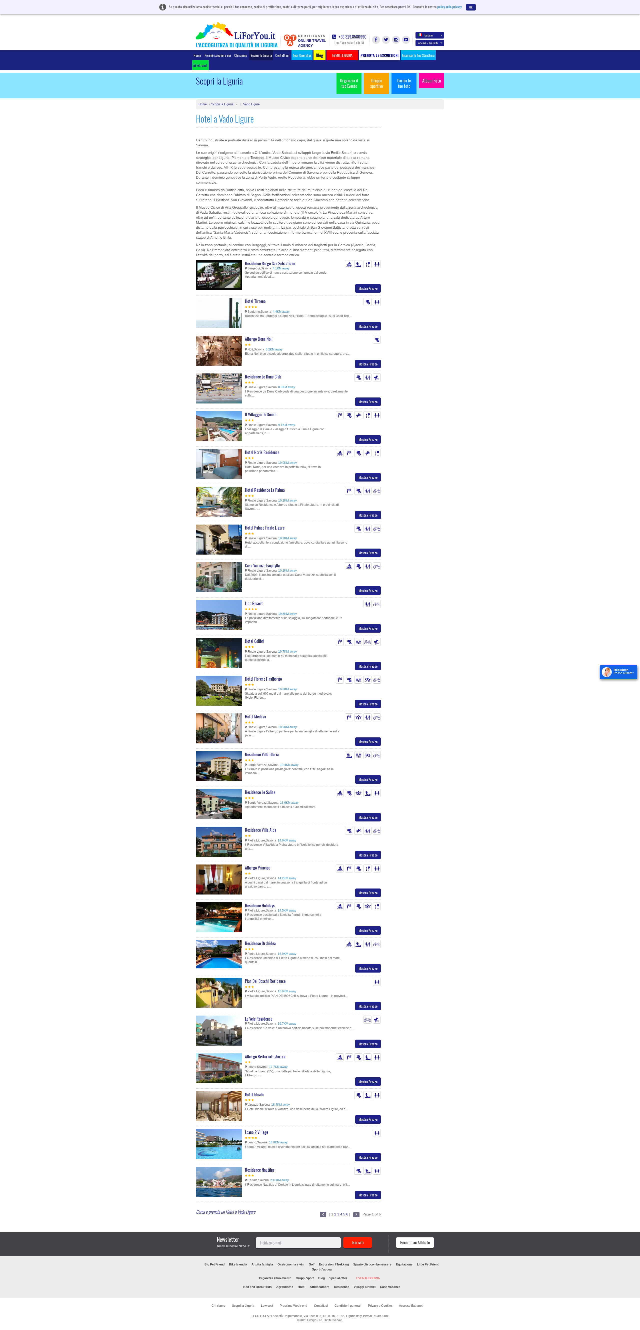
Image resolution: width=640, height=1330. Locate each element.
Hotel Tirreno (255, 301)
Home (197, 55)
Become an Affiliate (415, 1242)
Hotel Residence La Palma (265, 490)
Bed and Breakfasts (257, 1287)
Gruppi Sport (305, 1278)
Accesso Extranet (410, 1305)
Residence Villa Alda (260, 830)
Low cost (267, 1305)
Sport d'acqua (322, 1269)
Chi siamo (240, 55)
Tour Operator (302, 55)
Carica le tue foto (404, 83)
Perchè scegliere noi (217, 55)
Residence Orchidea (260, 943)
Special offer (338, 1278)
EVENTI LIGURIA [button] (342, 55)
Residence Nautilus (259, 1170)
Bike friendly (238, 1264)
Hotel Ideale (254, 1094)
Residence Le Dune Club (263, 377)
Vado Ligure (251, 104)
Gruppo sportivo (376, 83)
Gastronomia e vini (291, 1264)
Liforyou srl (314, 1320)
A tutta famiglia (262, 1264)
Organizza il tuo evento (275, 1278)
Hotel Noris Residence (262, 452)
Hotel (301, 1287)
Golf (311, 1264)
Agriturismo (284, 1287)
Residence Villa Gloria (262, 754)
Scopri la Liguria (261, 55)
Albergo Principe (257, 868)
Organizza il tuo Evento (349, 83)
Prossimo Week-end (293, 1305)
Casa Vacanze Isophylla (262, 566)
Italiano (428, 35)
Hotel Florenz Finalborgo (263, 679)
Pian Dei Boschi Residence (265, 981)
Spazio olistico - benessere (372, 1264)
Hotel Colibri (254, 641)
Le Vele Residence (258, 1019)
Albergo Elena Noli (258, 339)
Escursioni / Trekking (334, 1264)
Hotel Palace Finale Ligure (264, 528)
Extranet (202, 65)
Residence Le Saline (260, 792)
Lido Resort (254, 603)
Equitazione (404, 1264)
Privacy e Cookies (380, 1305)
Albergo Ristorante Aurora (265, 1057)
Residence (341, 1287)
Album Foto (431, 80)
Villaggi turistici (365, 1287)
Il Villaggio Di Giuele (260, 414)
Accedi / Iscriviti (428, 43)
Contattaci (282, 55)
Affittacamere (320, 1287)
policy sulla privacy (449, 6)
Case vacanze (390, 1287)
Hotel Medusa (255, 717)
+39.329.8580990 (352, 37)
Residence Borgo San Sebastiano (270, 263)
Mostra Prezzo (368, 288)
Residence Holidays (260, 906)
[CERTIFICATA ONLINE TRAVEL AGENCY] (290, 40)
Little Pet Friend (428, 1264)
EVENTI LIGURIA (368, 1278)
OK (470, 7)
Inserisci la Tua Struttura (418, 55)
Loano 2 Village (256, 1132)
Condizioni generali (347, 1305)
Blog (321, 1278)
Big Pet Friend (214, 1264)
